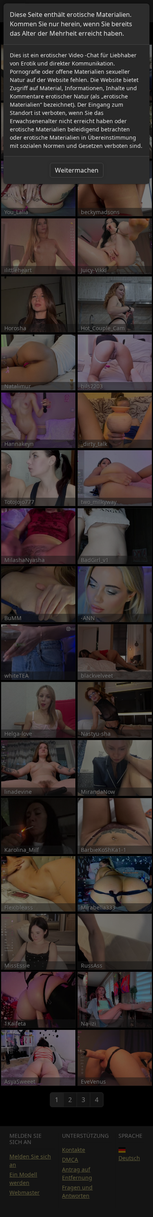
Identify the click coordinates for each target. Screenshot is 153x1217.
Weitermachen (76, 170)
